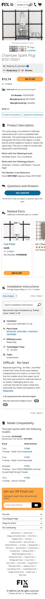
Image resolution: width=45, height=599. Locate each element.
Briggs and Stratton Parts (16, 536)
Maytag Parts (33, 545)
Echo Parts (32, 536)
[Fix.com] (5, 4)
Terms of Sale (31, 593)
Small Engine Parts (30, 569)
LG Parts (23, 545)
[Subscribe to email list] (36, 505)
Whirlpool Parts (28, 551)
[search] (39, 305)
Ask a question (22, 192)
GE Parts (28, 539)
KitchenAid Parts (11, 545)
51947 (27, 457)
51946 (27, 448)
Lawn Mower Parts (13, 569)
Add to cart (30, 79)
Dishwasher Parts (15, 557)
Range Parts (32, 563)
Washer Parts (30, 557)
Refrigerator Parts (16, 560)
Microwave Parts (15, 566)
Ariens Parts (28, 533)
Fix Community (9, 527)
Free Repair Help (10, 518)
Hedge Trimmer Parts (16, 572)
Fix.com (6, 514)
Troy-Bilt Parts (15, 551)
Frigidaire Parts (17, 539)
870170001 (22, 331)
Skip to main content (22, 4)
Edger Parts (31, 572)
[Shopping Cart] (39, 4)
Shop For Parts (9, 523)
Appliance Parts (29, 566)
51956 (27, 477)
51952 (27, 466)
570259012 (33, 331)
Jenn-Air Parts (29, 542)
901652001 (11, 331)
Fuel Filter (9, 244)
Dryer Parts (30, 560)
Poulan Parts (33, 548)
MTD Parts (9, 548)
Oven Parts (21, 563)
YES (36, 400)
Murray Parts (21, 548)
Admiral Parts (16, 533)
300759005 (11, 334)
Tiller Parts (22, 575)
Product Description (12, 114)
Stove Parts (10, 563)
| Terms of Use (14, 593)
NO (5, 404)
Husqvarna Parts (15, 542)
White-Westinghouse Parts (21, 554)
